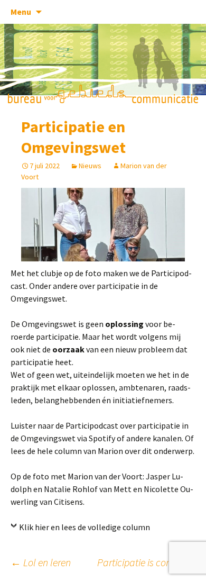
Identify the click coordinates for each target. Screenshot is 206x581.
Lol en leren (41, 562)
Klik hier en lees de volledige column (84, 527)
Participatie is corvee (146, 562)
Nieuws (90, 165)
